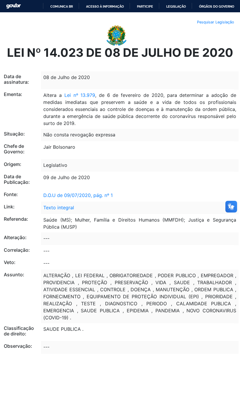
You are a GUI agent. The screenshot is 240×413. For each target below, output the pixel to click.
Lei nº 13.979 (79, 95)
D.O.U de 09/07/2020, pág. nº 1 (78, 195)
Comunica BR (61, 6)
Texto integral (58, 207)
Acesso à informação (105, 6)
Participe (145, 6)
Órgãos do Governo (216, 6)
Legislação (176, 6)
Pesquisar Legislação (215, 22)
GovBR (13, 6)
